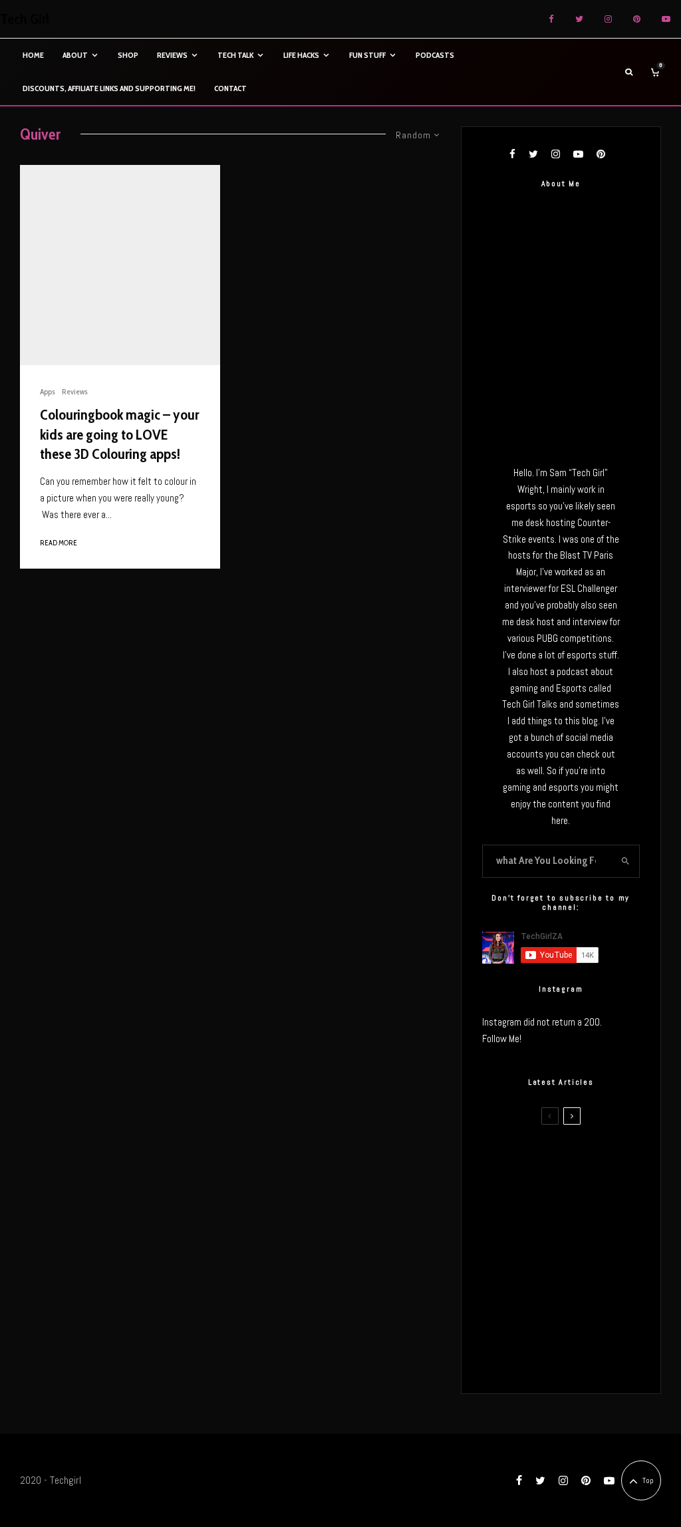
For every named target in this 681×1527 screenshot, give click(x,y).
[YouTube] (666, 19)
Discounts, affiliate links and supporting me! (109, 88)
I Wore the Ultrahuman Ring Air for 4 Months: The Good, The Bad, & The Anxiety (584, 1230)
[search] (625, 861)
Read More (58, 542)
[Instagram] (608, 19)
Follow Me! (501, 1038)
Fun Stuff (367, 55)
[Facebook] (551, 19)
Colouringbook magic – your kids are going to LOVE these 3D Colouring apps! (119, 434)
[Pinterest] (636, 19)
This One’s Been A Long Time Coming (586, 1295)
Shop (128, 55)
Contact (230, 88)
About (75, 55)
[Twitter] (579, 19)
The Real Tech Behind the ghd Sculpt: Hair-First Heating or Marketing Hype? (582, 1162)
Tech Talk (235, 55)
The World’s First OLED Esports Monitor (585, 1358)
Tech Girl (24, 19)
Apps (47, 391)
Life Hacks (301, 55)
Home (33, 55)
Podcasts (435, 55)
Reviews (172, 55)
